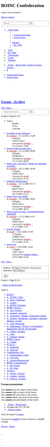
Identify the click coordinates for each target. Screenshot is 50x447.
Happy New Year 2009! (17, 196)
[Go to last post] (32, 143)
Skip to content (7, 17)
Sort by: (26, 268)
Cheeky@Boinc (30, 254)
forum (20, 414)
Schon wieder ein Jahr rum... (19, 148)
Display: (7, 268)
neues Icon (11, 244)
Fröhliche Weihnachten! (17, 181)
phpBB (15, 419)
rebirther (13, 136)
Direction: (8, 270)
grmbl (26, 176)
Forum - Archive (13, 102)
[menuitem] (21, 35)
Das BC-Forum (13, 229)
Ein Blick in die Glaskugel (18, 133)
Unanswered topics (15, 75)
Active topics (12, 77)
